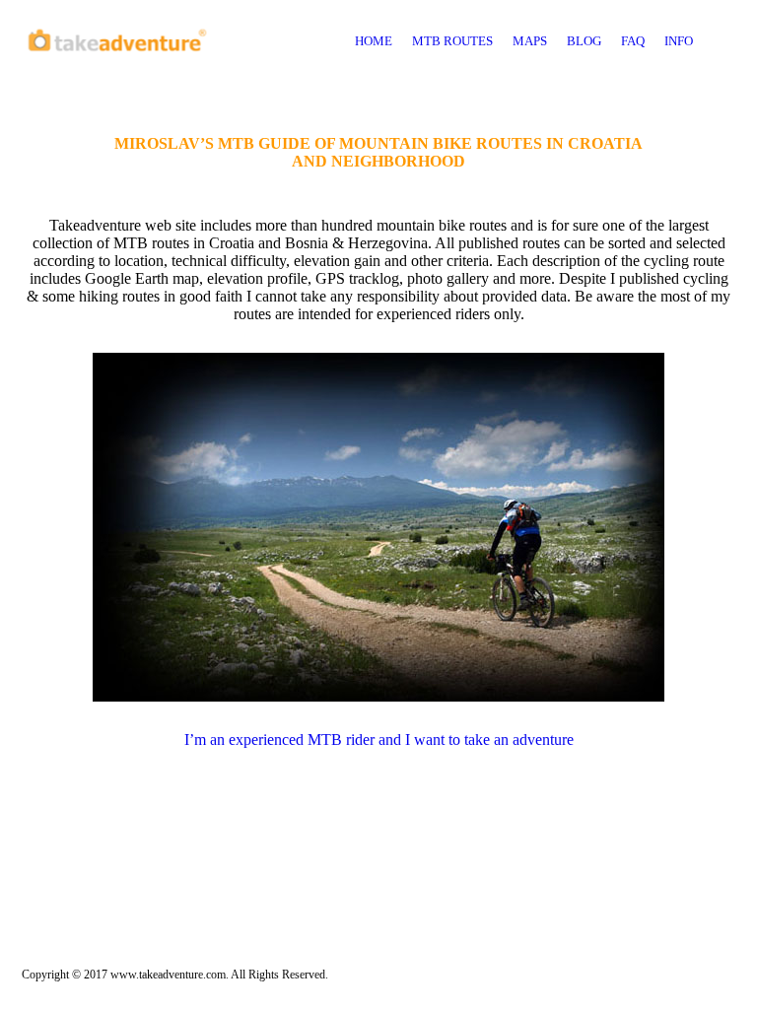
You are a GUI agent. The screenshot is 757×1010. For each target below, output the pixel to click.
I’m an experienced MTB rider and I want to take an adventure (379, 739)
